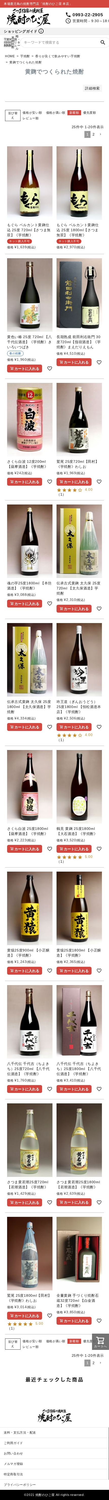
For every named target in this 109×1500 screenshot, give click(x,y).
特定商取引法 (13, 1474)
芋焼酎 (25, 56)
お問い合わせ (13, 1453)
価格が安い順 (32, 112)
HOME (10, 56)
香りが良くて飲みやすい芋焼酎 (57, 56)
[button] (100, 134)
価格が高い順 (55, 112)
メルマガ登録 (13, 1464)
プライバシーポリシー (20, 1485)
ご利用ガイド (13, 1443)
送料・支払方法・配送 (20, 1432)
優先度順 (89, 112)
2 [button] (94, 134)
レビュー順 (31, 118)
